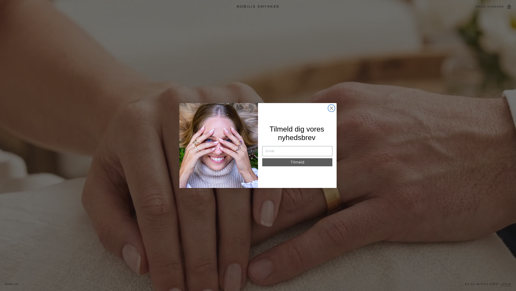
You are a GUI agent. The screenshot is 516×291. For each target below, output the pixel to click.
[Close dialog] (331, 108)
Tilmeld (297, 162)
